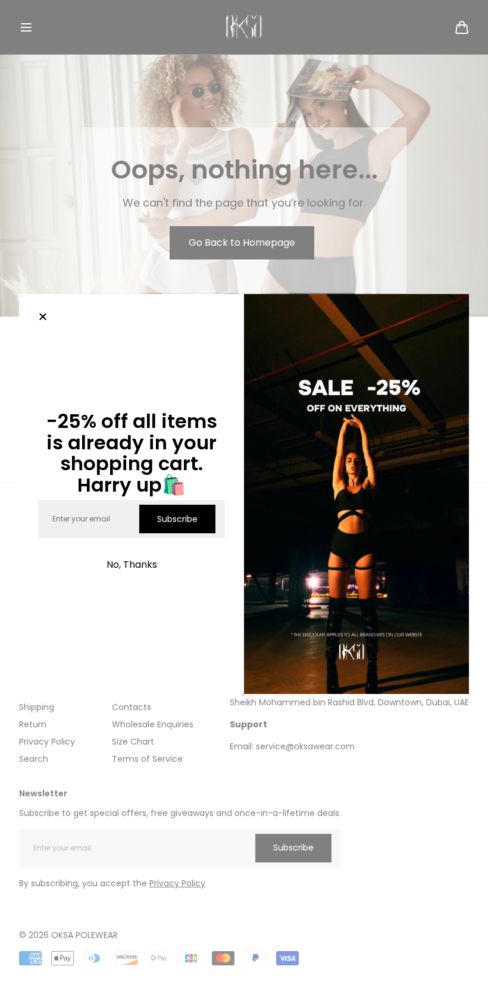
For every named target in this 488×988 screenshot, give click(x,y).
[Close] (43, 318)
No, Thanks (132, 564)
